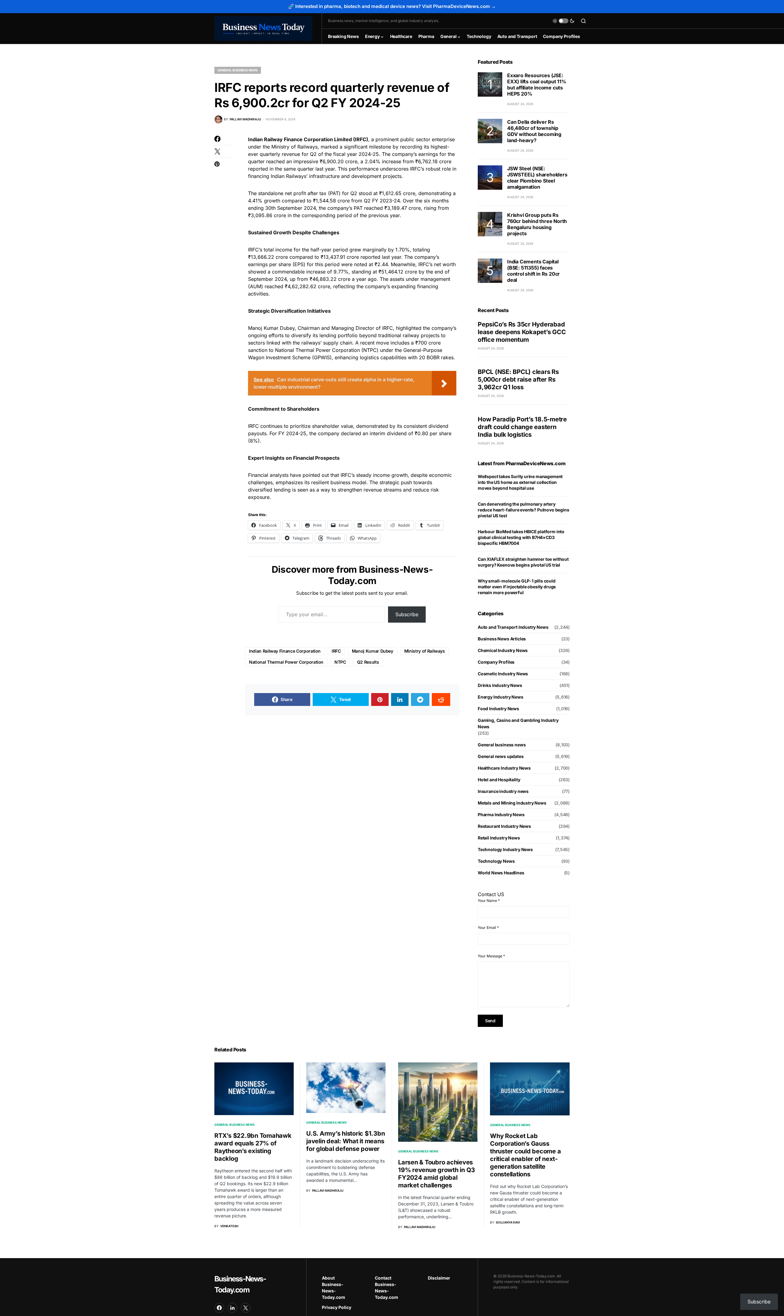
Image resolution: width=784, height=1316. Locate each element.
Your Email (488, 927)
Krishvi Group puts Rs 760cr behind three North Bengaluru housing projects (537, 224)
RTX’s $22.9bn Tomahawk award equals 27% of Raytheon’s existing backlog (253, 1147)
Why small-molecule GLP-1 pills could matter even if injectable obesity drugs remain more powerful (517, 586)
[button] (563, 21)
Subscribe (406, 614)
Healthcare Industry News (504, 768)
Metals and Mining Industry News (512, 802)
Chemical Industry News (503, 650)
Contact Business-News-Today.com (386, 1287)
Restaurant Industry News (504, 826)
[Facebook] (219, 1308)
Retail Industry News (499, 837)
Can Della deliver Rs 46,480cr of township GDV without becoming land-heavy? (534, 131)
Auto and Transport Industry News (513, 627)
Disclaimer (439, 1277)
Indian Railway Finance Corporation (285, 651)
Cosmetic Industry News (503, 673)
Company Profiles (496, 662)
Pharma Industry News (501, 814)
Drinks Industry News (500, 685)
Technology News (496, 861)
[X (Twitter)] (246, 1308)
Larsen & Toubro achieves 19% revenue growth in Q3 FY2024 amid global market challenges (436, 1174)
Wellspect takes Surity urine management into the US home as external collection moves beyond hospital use (520, 482)
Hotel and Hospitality (499, 779)
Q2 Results (368, 662)
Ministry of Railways (424, 651)
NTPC (340, 662)
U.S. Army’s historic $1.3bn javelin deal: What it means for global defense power (345, 1141)
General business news (237, 70)
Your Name (489, 900)
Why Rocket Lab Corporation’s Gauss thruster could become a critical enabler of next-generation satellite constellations (525, 1155)
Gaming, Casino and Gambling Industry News (518, 723)
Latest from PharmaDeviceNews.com (521, 463)
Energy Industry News (500, 696)
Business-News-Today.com (240, 1284)
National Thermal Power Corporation (286, 662)
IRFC (336, 651)
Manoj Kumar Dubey (372, 651)
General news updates (501, 756)
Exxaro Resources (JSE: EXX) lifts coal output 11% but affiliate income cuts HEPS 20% (536, 84)
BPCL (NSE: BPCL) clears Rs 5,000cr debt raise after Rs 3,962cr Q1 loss (518, 379)
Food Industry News (498, 708)
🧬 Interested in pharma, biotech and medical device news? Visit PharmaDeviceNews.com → (392, 6)
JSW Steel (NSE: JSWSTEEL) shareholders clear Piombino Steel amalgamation (537, 177)
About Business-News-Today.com (333, 1287)
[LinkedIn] (232, 1308)
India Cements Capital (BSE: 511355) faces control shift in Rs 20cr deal (533, 270)
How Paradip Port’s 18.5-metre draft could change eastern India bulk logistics (522, 427)
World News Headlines (501, 872)
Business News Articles (502, 638)
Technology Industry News (505, 849)
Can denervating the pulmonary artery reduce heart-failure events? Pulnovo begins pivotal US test (523, 509)
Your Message (491, 956)
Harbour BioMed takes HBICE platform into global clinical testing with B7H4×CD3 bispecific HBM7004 (521, 537)
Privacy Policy (336, 1307)
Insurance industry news (503, 791)
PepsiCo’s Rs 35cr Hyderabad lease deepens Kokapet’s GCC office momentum (522, 332)
